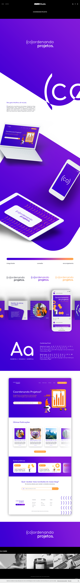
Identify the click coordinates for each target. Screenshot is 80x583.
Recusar (69, 580)
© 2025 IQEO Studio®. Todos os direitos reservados (42, 576)
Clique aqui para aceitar (62, 580)
